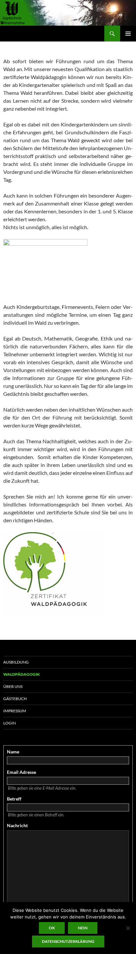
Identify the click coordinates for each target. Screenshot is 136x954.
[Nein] (127, 928)
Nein (82, 927)
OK (52, 927)
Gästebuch (15, 698)
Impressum (14, 710)
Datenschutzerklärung (68, 941)
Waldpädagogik (21, 674)
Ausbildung (16, 662)
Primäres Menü (128, 33)
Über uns (12, 686)
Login (9, 723)
